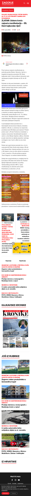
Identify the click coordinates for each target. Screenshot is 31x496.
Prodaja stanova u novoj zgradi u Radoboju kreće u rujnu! (14, 278)
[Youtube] (19, 480)
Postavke (14, 493)
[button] (27, 3)
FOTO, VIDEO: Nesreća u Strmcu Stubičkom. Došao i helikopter (13, 295)
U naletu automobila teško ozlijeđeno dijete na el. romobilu (14, 287)
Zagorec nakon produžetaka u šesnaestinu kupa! (15, 268)
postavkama (4, 490)
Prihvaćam (5, 493)
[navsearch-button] (24, 3)
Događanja (5, 10)
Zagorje (11, 10)
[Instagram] (15, 480)
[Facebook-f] (12, 480)
